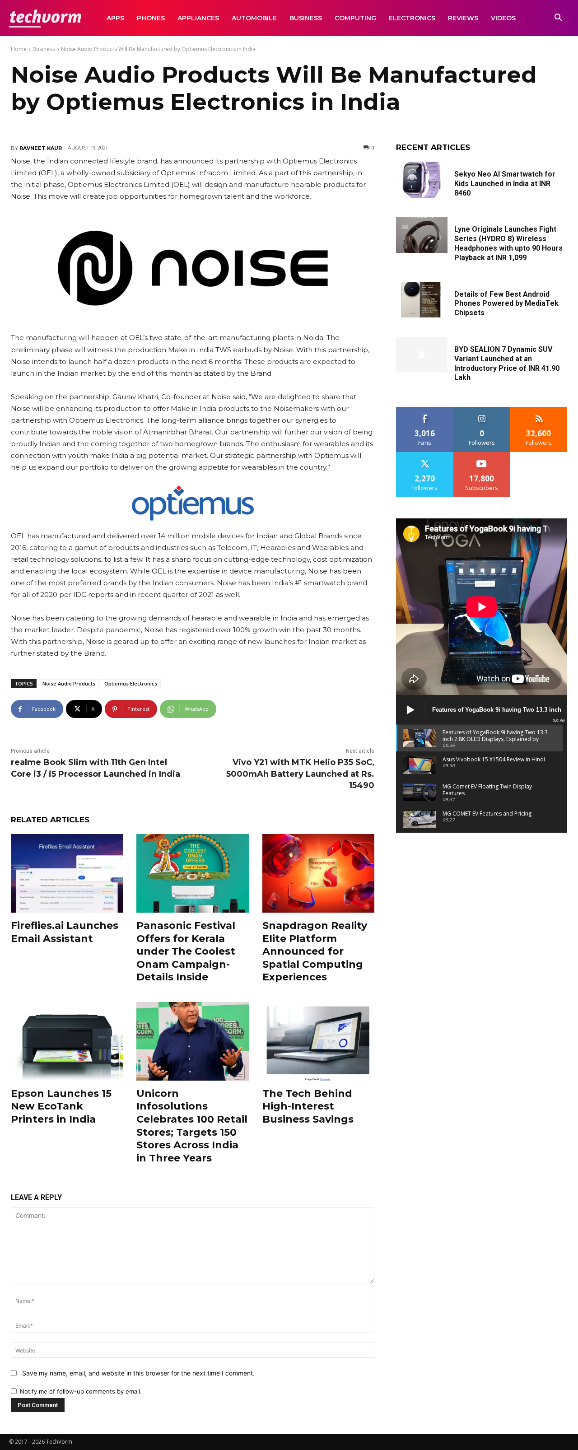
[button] (558, 18)
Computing (355, 18)
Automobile (254, 18)
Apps (115, 18)
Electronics (412, 18)
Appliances (198, 18)
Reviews (463, 18)
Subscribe (482, 455)
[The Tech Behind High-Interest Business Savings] (318, 1041)
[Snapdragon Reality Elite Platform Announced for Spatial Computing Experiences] (318, 873)
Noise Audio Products (68, 683)
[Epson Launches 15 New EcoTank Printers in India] (67, 1041)
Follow (482, 410)
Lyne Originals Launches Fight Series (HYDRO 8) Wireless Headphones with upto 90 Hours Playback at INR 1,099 (508, 243)
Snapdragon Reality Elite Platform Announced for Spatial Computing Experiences (314, 951)
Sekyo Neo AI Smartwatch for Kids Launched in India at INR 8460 (504, 183)
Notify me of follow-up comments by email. (81, 1391)
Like (425, 410)
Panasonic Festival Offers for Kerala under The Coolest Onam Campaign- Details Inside (185, 951)
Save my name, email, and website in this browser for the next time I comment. (138, 1373)
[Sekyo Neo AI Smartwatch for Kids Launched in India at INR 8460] (421, 180)
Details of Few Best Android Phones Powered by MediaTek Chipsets (506, 303)
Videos (503, 18)
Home (19, 49)
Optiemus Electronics (130, 683)
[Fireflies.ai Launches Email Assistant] (67, 873)
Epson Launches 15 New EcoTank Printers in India (61, 1106)
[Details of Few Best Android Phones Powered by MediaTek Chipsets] (421, 300)
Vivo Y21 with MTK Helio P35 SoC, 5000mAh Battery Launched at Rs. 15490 (300, 773)
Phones (151, 18)
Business (305, 18)
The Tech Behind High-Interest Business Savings (308, 1106)
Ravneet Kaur (40, 148)
